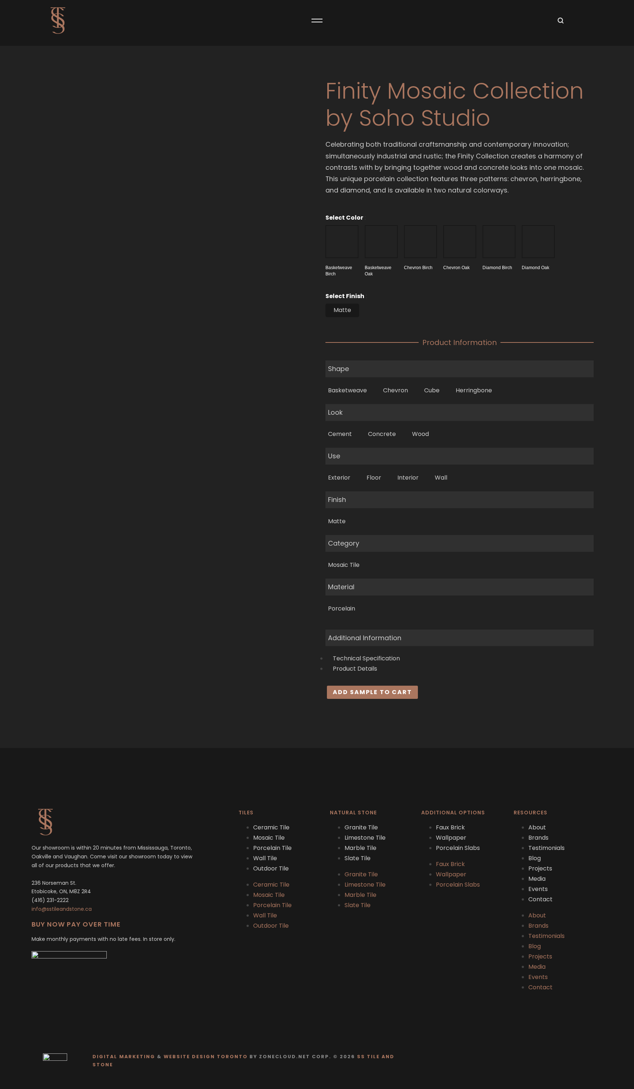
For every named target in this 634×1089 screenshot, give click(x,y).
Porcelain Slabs (458, 848)
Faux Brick (450, 827)
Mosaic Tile (269, 837)
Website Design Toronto (206, 1056)
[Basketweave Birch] (341, 241)
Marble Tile (360, 848)
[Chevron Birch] (420, 241)
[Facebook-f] (579, 1061)
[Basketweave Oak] (381, 241)
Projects (540, 868)
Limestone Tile (365, 837)
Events (538, 889)
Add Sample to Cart (372, 692)
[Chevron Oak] (459, 241)
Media (537, 878)
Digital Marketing (123, 1056)
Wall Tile (265, 858)
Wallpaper (451, 837)
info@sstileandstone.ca (62, 909)
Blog (534, 858)
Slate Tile (358, 858)
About (537, 827)
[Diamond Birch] (498, 241)
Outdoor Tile (271, 868)
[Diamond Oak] (538, 241)
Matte (342, 310)
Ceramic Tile (271, 827)
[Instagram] (594, 1061)
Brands (538, 837)
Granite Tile (361, 827)
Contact (540, 899)
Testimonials (546, 848)
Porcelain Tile (272, 848)
